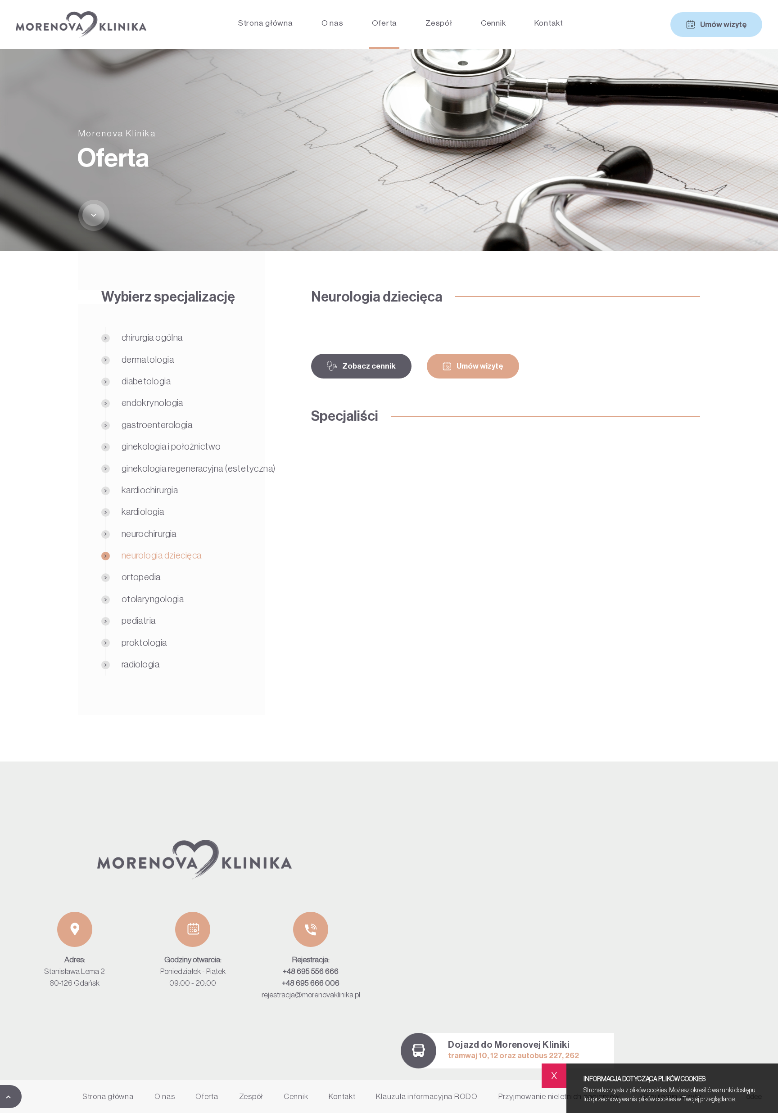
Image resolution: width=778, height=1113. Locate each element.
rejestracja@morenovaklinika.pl (311, 995)
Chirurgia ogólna (152, 337)
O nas (332, 23)
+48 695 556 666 (311, 971)
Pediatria (139, 621)
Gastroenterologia (157, 425)
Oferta (385, 23)
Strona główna (265, 23)
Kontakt (548, 23)
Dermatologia (148, 360)
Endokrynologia (152, 403)
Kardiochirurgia (150, 490)
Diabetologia (146, 381)
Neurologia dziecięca (162, 555)
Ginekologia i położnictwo (171, 446)
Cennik (493, 23)
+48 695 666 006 (310, 983)
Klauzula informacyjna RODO (427, 1096)
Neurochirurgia (149, 534)
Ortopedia (141, 577)
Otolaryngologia (153, 599)
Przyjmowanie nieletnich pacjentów (559, 1096)
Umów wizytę (723, 24)
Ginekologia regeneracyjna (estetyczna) (199, 468)
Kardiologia (143, 512)
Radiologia (140, 664)
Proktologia (144, 643)
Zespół (438, 23)
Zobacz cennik (369, 366)
